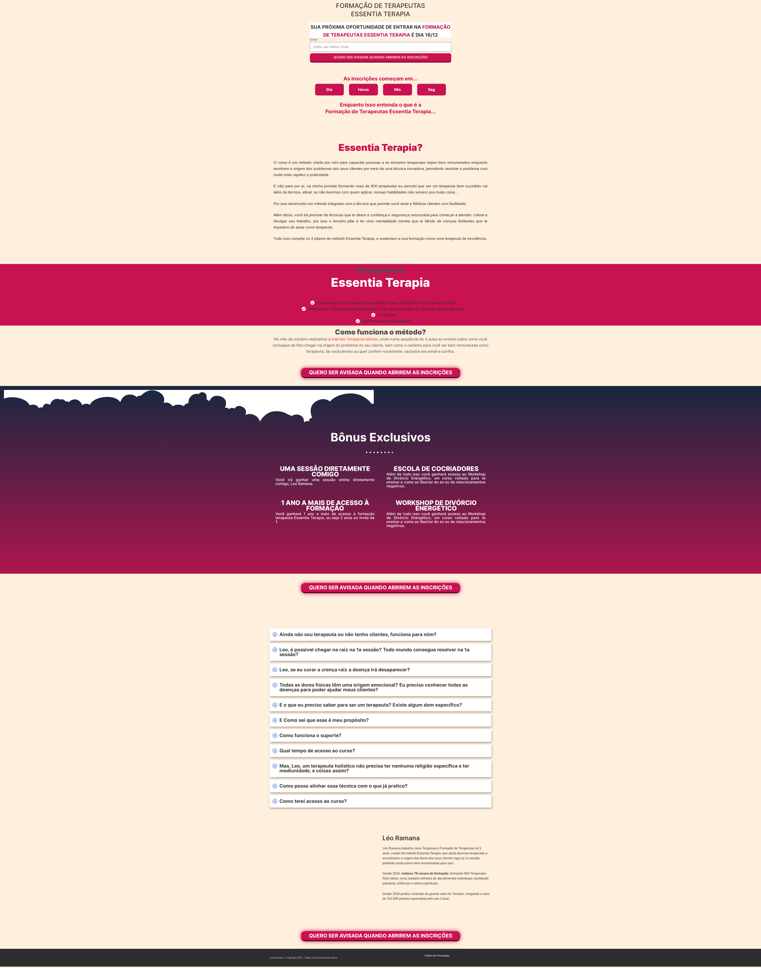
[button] (380, 634)
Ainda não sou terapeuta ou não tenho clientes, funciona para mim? (358, 634)
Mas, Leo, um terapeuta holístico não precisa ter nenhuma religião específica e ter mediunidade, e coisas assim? (374, 768)
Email (313, 39)
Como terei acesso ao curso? (313, 801)
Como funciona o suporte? (310, 735)
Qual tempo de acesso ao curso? (317, 751)
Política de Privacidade (437, 955)
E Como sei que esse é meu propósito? (324, 720)
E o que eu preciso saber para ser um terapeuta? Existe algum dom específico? (370, 705)
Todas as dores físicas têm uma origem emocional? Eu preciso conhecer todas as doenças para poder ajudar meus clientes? (373, 687)
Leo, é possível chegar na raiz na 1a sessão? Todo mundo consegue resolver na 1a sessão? (374, 652)
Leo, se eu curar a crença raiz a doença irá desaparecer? (344, 670)
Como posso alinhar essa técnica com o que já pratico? (343, 786)
